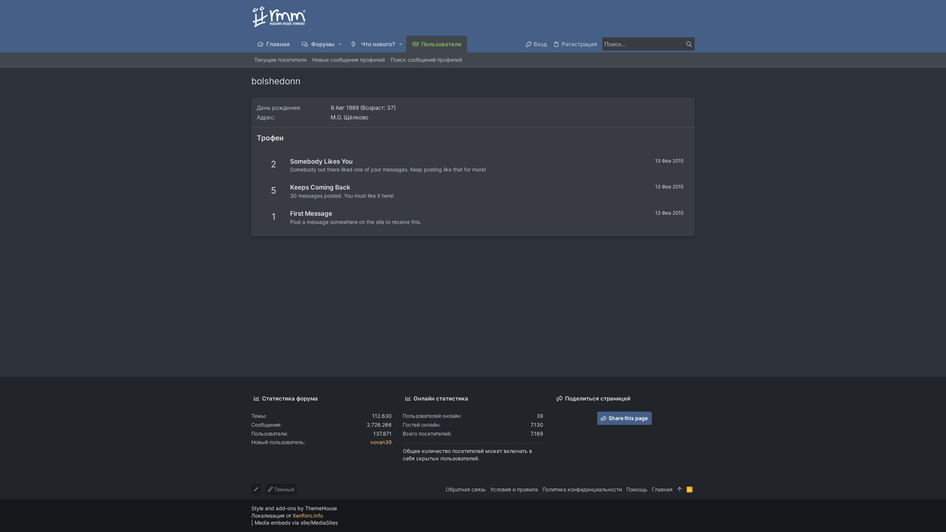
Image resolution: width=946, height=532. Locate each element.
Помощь (636, 489)
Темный (283, 489)
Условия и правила (514, 489)
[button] (340, 44)
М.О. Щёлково (349, 117)
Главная (662, 489)
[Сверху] (679, 489)
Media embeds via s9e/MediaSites (296, 522)
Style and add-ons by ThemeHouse (294, 508)
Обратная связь (466, 489)
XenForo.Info (308, 515)
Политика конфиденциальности (582, 489)
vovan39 (381, 442)
